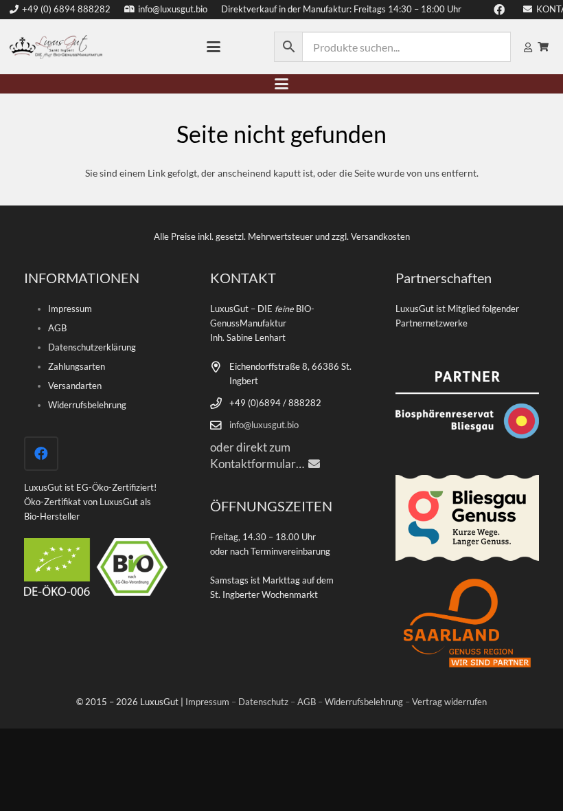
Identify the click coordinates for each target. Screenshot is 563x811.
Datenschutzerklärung (92, 347)
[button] (213, 47)
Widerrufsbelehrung (87, 405)
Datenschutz (263, 702)
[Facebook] (41, 453)
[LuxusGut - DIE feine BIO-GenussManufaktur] (56, 47)
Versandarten (75, 386)
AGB (57, 328)
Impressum (70, 309)
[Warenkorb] (542, 46)
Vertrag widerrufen (449, 702)
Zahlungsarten (76, 367)
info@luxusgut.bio (264, 425)
